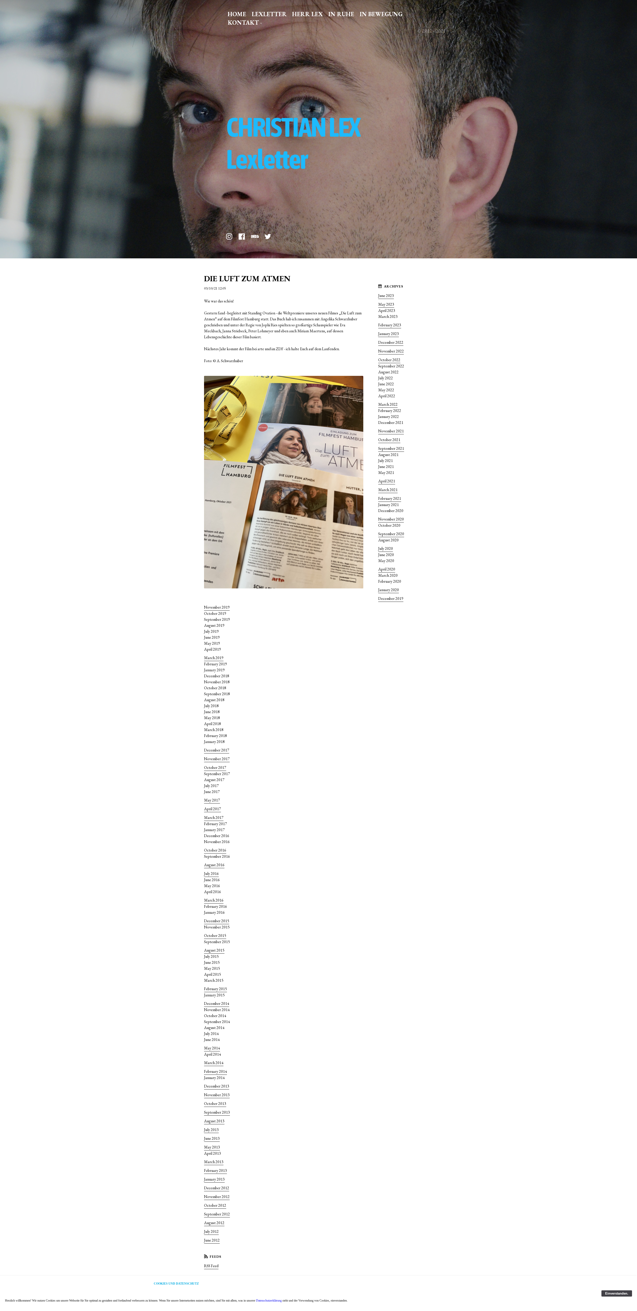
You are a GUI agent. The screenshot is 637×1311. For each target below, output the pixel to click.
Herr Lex (307, 14)
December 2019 (390, 598)
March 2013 (213, 1161)
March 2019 (213, 657)
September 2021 (391, 448)
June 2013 (212, 1138)
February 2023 (389, 325)
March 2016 (213, 900)
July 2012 (211, 1231)
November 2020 (391, 519)
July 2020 (385, 548)
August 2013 (214, 1121)
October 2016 (215, 850)
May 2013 (212, 1147)
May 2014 (212, 1048)
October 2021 (389, 439)
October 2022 (389, 359)
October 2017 (215, 767)
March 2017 (213, 817)
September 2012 (217, 1214)
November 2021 (391, 431)
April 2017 (212, 808)
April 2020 (386, 569)
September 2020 (391, 533)
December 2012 (216, 1188)
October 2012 (215, 1205)
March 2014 (213, 1062)
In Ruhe (341, 14)
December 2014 (216, 1003)
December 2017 (216, 750)
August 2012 (214, 1222)
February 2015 (215, 988)
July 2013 (211, 1129)
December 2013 (216, 1086)
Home (237, 14)
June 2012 (212, 1240)
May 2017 (212, 800)
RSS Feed (211, 1265)
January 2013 (214, 1179)
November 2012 (217, 1196)
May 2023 (386, 304)
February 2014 (215, 1071)
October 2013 (215, 1103)
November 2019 (217, 607)
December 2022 (390, 342)
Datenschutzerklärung (269, 1300)
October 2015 (215, 935)
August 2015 (214, 950)
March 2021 (388, 489)
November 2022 (391, 351)
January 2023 (388, 333)
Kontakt (243, 22)
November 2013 (217, 1094)
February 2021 (389, 498)
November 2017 (217, 758)
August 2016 (214, 864)
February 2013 (215, 1170)
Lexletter (269, 14)
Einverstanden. (616, 1293)
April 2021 (386, 481)
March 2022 (388, 404)
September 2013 (217, 1112)
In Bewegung (381, 14)
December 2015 (216, 920)
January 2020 (388, 589)
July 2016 (211, 873)
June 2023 (386, 295)
